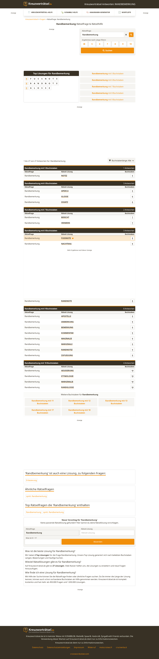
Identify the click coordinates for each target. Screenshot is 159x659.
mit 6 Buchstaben (107, 80)
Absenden (97, 541)
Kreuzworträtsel (31, 19)
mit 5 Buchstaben (107, 73)
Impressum (79, 647)
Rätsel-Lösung (87, 529)
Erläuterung (31, 480)
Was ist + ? (31, 538)
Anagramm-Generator (100, 12)
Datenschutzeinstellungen (58, 647)
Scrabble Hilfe (71, 12)
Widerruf (92, 647)
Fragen (42, 19)
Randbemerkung (33, 512)
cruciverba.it (121, 647)
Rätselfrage (86, 31)
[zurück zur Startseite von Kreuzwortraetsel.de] (39, 4)
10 (131, 44)
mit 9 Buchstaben (107, 99)
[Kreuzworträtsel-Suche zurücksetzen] (126, 34)
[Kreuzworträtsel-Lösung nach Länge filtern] (84, 44)
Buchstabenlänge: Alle (121, 160)
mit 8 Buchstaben (107, 93)
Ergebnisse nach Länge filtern (94, 40)
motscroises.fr (105, 647)
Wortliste (126, 12)
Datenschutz (37, 647)
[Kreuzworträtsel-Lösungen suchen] (131, 34)
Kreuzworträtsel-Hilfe (41, 12)
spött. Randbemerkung (36, 496)
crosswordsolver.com (79, 654)
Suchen (108, 50)
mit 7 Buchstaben (107, 86)
